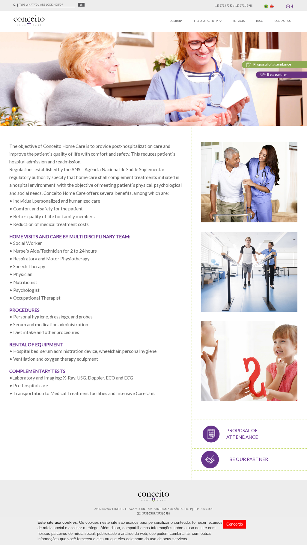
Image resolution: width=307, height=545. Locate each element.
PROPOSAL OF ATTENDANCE (242, 434)
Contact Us (283, 20)
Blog (259, 20)
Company (176, 20)
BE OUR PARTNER (248, 459)
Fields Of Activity (206, 20)
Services (239, 20)
